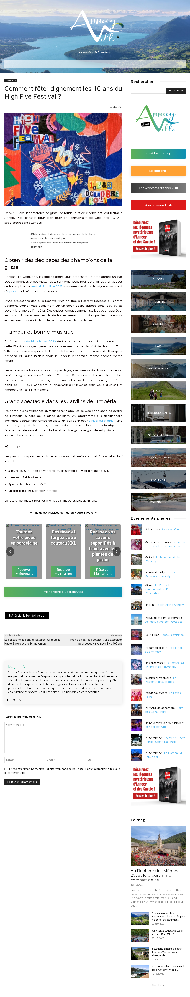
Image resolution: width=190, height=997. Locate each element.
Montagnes (158, 368)
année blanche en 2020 (38, 341)
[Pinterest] (78, 615)
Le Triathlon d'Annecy (170, 605)
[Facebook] (61, 615)
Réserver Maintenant (24, 571)
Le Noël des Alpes (156, 727)
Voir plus (156, 985)
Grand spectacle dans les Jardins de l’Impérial (59, 242)
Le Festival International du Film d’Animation (158, 589)
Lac (158, 346)
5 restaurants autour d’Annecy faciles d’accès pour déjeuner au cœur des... (168, 916)
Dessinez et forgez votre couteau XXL (63, 537)
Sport (158, 390)
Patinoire (158, 502)
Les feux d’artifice (172, 635)
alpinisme (13, 291)
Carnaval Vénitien (173, 529)
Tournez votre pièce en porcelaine (24, 537)
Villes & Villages (158, 457)
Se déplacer (158, 435)
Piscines (158, 301)
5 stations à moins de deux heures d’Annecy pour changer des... (167, 952)
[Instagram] (13, 699)
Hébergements (158, 413)
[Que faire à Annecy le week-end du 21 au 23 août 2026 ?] (140, 935)
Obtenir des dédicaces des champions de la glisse (63, 234)
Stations (158, 479)
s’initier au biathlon (102, 420)
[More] (87, 615)
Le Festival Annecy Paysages (163, 621)
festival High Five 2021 (46, 286)
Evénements (11, 80)
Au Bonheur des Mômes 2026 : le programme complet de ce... (154, 875)
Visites (158, 324)
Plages (158, 279)
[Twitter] (69, 615)
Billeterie (36, 246)
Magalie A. (17, 667)
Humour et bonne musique (48, 238)
